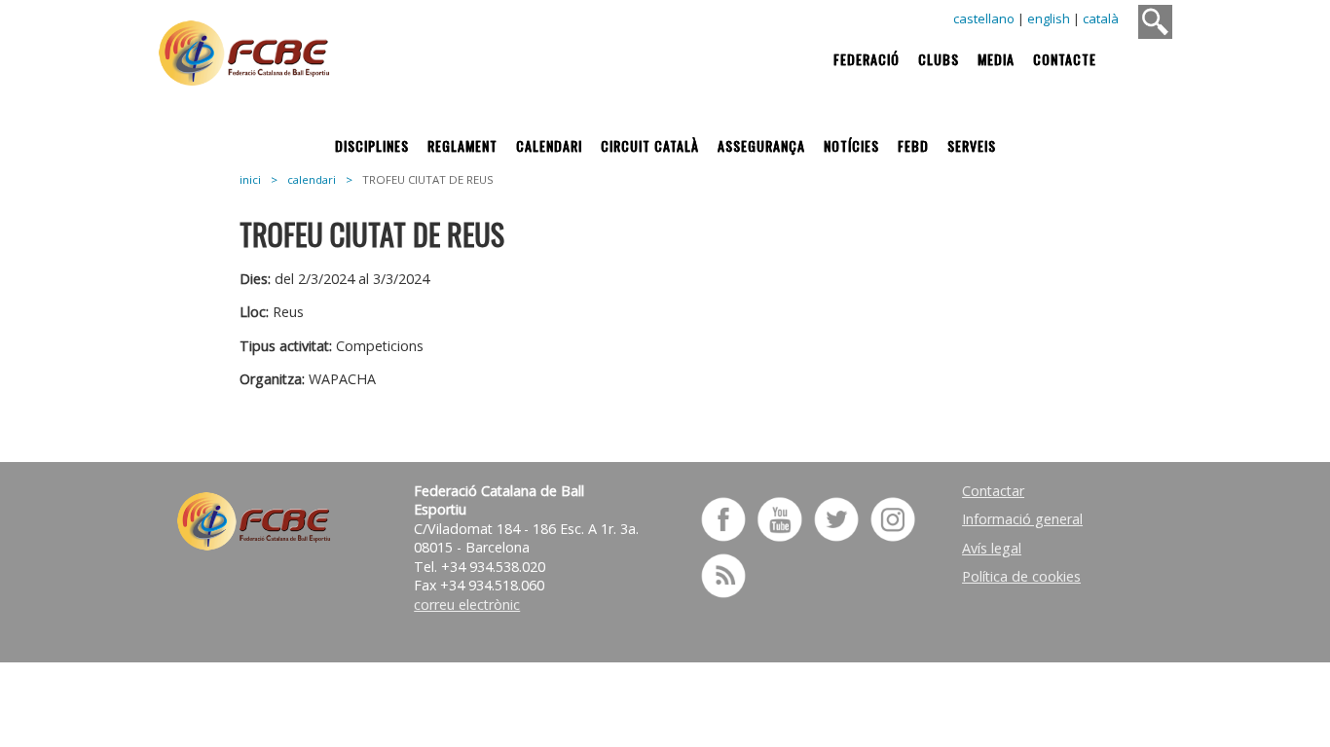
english (1048, 18)
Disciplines (372, 145)
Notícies (851, 145)
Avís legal (991, 548)
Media (996, 59)
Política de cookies (1021, 576)
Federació (866, 59)
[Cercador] (1155, 22)
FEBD (913, 145)
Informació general (1022, 519)
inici (250, 179)
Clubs (938, 59)
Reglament (462, 145)
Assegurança (761, 145)
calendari (311, 179)
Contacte (1064, 59)
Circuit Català (650, 145)
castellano (984, 18)
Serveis (971, 145)
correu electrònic (467, 604)
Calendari (549, 145)
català (1101, 18)
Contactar (993, 490)
